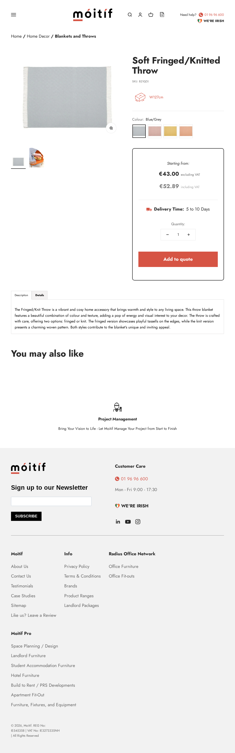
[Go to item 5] (36, 157)
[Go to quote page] (162, 14)
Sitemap (18, 605)
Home (16, 36)
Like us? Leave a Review (33, 615)
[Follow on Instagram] (138, 522)
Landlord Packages (81, 605)
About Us (19, 566)
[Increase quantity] (188, 234)
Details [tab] (39, 295)
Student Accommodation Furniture (43, 665)
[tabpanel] (117, 316)
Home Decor (38, 36)
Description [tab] (21, 295)
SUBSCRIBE (26, 516)
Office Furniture (123, 566)
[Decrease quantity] (167, 234)
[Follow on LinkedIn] (118, 522)
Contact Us (21, 576)
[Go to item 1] (18, 162)
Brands (70, 586)
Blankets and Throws (75, 36)
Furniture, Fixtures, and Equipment (43, 704)
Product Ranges (79, 595)
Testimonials (22, 586)
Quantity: (178, 224)
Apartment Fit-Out (27, 695)
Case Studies (23, 595)
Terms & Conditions (82, 576)
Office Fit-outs (121, 576)
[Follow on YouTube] (128, 522)
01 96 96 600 (214, 14)
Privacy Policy (76, 566)
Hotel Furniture (25, 675)
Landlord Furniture (28, 655)
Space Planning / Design (34, 646)
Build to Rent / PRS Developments (43, 685)
